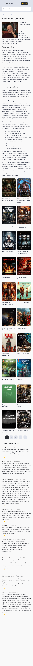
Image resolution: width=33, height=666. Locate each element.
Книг (9, 3)
